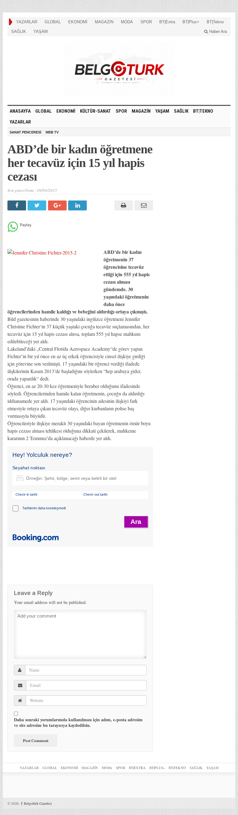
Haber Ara (217, 31)
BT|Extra (167, 22)
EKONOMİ (77, 22)
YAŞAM (40, 31)
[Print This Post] (122, 205)
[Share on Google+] (58, 205)
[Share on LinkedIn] (78, 205)
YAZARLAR (26, 22)
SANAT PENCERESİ (25, 132)
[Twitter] (38, 205)
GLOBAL (53, 22)
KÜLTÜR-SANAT (95, 111)
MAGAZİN (104, 22)
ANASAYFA (20, 111)
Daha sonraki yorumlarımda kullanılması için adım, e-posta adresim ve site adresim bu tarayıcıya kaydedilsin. (78, 722)
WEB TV (52, 132)
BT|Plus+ (191, 22)
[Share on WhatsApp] (12, 230)
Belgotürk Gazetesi (36, 803)
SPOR (146, 22)
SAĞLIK (18, 31)
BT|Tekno (215, 22)
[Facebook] (17, 205)
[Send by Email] (143, 205)
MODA (127, 22)
